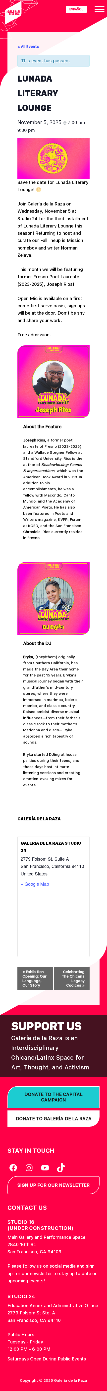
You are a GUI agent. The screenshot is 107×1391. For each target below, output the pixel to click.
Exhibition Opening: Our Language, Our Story (34, 979)
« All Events (28, 46)
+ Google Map (35, 883)
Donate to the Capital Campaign (53, 1097)
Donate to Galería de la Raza (54, 1118)
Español (76, 9)
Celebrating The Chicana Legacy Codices (73, 979)
